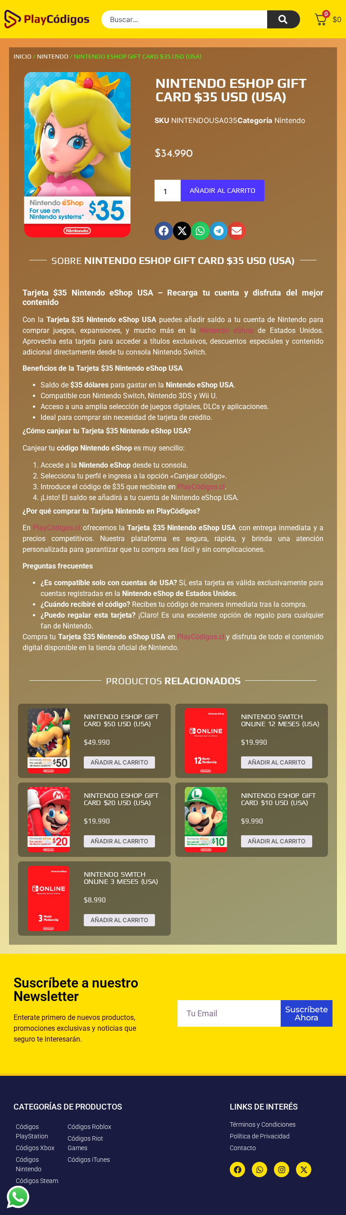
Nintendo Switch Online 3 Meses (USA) (121, 878)
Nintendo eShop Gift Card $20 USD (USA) (121, 799)
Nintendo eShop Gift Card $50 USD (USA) (121, 720)
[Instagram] (281, 1169)
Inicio (23, 56)
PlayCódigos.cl (201, 486)
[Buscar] (283, 19)
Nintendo (52, 56)
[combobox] (184, 19)
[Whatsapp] (259, 1169)
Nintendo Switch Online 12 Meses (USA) (280, 720)
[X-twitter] (303, 1169)
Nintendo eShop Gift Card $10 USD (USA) (278, 799)
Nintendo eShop (226, 330)
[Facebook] (237, 1169)
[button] (164, 231)
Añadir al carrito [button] (119, 762)
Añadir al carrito (222, 190)
